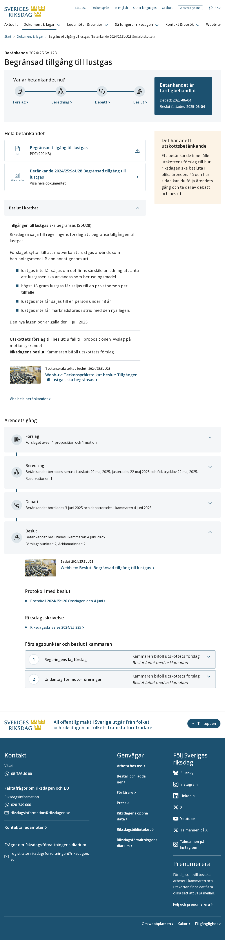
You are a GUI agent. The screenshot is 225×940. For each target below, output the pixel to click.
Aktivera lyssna (190, 8)
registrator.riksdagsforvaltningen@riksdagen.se (50, 856)
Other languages (145, 8)
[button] (42, 24)
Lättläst (80, 8)
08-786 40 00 (21, 773)
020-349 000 (21, 804)
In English (121, 8)
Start (7, 36)
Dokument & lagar (30, 36)
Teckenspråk (100, 8)
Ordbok (167, 8)
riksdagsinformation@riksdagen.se (40, 812)
